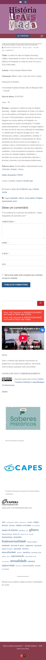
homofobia (18, 537)
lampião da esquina (7, 549)
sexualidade (18, 561)
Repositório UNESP (15, 175)
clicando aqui (28, 181)
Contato (24, 36)
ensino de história (10, 530)
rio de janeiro (5, 561)
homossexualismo (32, 542)
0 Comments (8, 50)
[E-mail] (21, 655)
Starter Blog (25, 649)
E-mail (5, 253)
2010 (37, 47)
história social (24, 534)
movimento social (36, 552)
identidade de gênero (17, 545)
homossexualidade (14, 541)
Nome (5, 243)
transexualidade (28, 566)
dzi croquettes (36, 525)
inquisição (38, 545)
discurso (5, 525)
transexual (18, 565)
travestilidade (5, 569)
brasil (16, 522)
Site (4, 264)
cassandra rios (22, 522)
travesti (37, 566)
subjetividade (8, 565)
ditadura (12, 525)
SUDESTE (23, 189)
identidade (6, 545)
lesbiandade (17, 549)
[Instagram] (25, 2)
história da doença (7, 534)
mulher (4, 556)
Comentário (8, 222)
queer (8, 556)
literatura (25, 549)
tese (30, 189)
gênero (34, 530)
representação (17, 556)
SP (17, 189)
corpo (36, 522)
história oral (16, 534)
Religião (39, 198)
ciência (21, 198)
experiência (22, 530)
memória (26, 552)
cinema (29, 522)
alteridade (14, 198)
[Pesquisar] (40, 303)
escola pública (30, 198)
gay (27, 530)
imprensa (29, 545)
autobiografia (10, 522)
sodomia (31, 561)
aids (3, 522)
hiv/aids (31, 534)
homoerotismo (7, 537)
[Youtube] (20, 2)
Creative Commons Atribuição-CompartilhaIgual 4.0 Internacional (23, 382)
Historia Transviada (12, 47)
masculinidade (9, 552)
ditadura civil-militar (23, 525)
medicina (19, 552)
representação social (9, 201)
